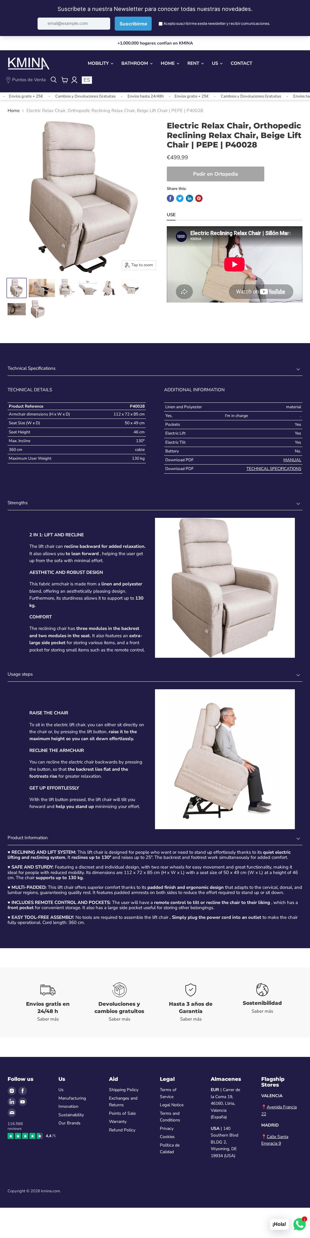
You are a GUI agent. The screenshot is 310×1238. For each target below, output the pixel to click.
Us (215, 63)
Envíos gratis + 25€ (172, 96)
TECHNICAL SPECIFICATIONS (273, 469)
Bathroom (135, 63)
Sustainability (71, 1115)
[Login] (74, 80)
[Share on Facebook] (170, 198)
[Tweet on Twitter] (179, 198)
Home (168, 63)
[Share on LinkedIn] (189, 198)
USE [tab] (171, 215)
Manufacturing (72, 1098)
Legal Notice (171, 1105)
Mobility (99, 63)
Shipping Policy (123, 1090)
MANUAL (292, 460)
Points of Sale (122, 1113)
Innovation (68, 1106)
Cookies (167, 1137)
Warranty (118, 1121)
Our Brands (69, 1123)
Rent (193, 63)
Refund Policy (122, 1130)
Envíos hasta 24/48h (126, 96)
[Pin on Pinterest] (199, 198)
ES (87, 80)
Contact (241, 63)
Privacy (166, 1128)
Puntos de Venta (29, 80)
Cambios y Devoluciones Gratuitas (66, 96)
